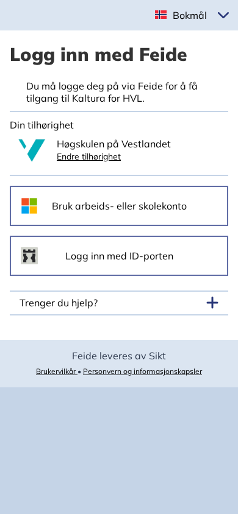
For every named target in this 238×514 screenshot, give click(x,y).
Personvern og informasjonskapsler (142, 371)
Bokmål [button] (190, 15)
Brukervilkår (57, 371)
